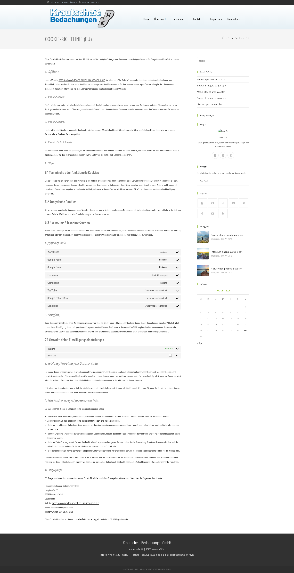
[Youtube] (212, 213)
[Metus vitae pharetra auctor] (203, 270)
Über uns (159, 19)
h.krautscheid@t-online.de (64, 2)
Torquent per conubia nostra (211, 79)
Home (146, 19)
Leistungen (178, 19)
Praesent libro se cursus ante (211, 98)
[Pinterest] (243, 203)
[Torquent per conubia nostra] (203, 237)
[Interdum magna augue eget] (203, 253)
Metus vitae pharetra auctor (211, 92)
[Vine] (202, 213)
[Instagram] (230, 155)
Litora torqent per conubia (209, 104)
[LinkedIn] (233, 203)
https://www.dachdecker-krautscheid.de (82, 79)
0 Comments (226, 239)
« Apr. (200, 343)
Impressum (216, 19)
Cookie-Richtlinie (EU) (238, 38)
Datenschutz (233, 19)
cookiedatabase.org (85, 519)
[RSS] (223, 213)
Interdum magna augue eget (211, 85)
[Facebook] (223, 155)
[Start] (223, 38)
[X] (215, 155)
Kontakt (197, 19)
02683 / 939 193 (90, 2)
